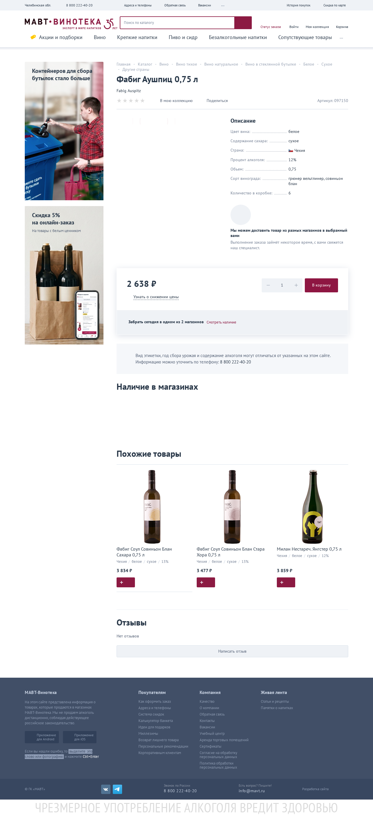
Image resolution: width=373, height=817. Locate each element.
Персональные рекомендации (163, 746)
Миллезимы (148, 733)
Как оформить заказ (154, 701)
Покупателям (152, 692)
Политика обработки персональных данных (218, 765)
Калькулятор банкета (155, 720)
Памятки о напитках (277, 708)
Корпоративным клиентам (159, 753)
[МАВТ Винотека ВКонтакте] (105, 789)
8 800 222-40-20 (79, 5)
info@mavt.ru (252, 790)
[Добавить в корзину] (126, 582)
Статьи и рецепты (275, 701)
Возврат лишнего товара (158, 740)
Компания (210, 692)
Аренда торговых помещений (224, 740)
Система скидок (151, 714)
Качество (207, 701)
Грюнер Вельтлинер (306, 178)
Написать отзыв (232, 651)
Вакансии (207, 727)
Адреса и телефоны (154, 708)
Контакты (207, 720)
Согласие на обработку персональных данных (218, 755)
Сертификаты (210, 746)
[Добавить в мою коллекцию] (185, 471)
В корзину (321, 285)
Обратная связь (212, 714)
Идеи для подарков (154, 727)
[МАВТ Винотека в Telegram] (117, 789)
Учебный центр (212, 733)
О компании (209, 708)
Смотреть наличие (221, 322)
